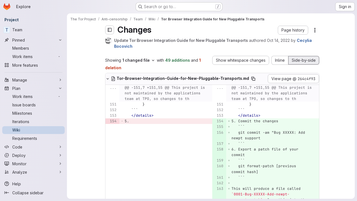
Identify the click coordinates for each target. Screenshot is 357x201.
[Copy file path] (253, 78)
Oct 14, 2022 (278, 40)
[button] (293, 30)
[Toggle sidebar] (109, 29)
